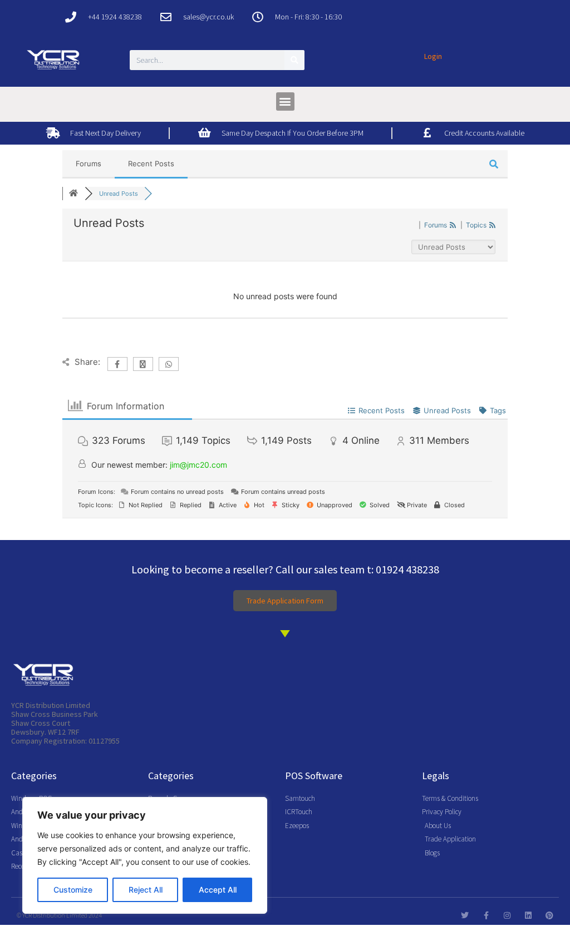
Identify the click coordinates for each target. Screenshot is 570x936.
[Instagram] (507, 915)
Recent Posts (151, 163)
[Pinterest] (549, 915)
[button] (285, 101)
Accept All (218, 889)
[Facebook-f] (486, 915)
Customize (72, 889)
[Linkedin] (528, 915)
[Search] (294, 60)
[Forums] (73, 193)
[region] (144, 855)
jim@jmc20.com (198, 464)
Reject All (146, 889)
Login (433, 56)
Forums (88, 163)
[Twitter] (465, 915)
